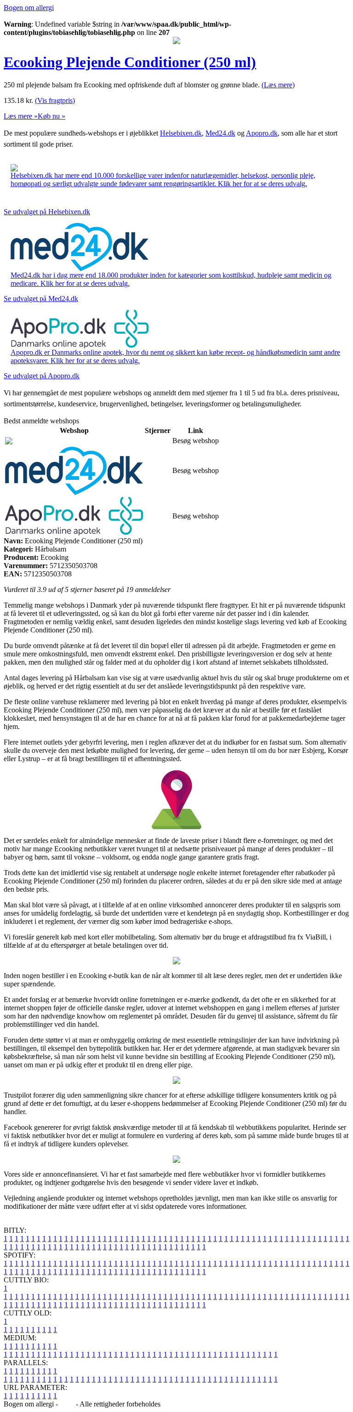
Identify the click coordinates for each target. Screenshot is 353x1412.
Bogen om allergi (29, 7)
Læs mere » (21, 116)
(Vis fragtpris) (55, 100)
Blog (67, 1404)
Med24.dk (220, 133)
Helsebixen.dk (181, 133)
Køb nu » (51, 116)
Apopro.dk (262, 133)
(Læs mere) (278, 85)
